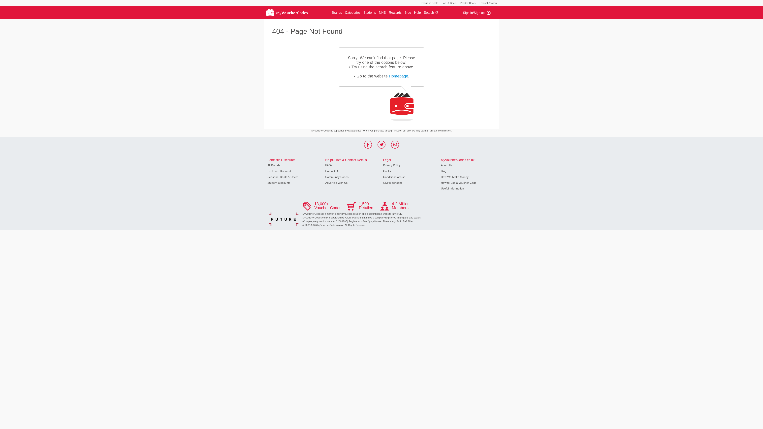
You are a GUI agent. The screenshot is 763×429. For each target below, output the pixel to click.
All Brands (273, 165)
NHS (382, 12)
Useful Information (452, 188)
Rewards (395, 12)
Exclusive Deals (429, 3)
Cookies (388, 171)
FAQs (328, 165)
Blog (408, 12)
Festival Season (488, 3)
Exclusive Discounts (279, 171)
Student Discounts (278, 182)
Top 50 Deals (449, 3)
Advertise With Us (336, 182)
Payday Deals (467, 3)
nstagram (395, 146)
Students (369, 12)
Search (429, 12)
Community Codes (337, 177)
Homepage (398, 76)
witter (381, 146)
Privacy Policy (391, 165)
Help (417, 12)
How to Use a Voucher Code (458, 182)
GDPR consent (392, 182)
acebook (368, 146)
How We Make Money (455, 177)
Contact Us (332, 171)
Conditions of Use (394, 177)
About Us (446, 165)
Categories (352, 12)
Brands (337, 12)
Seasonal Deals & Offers (282, 177)
